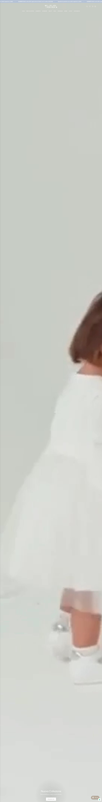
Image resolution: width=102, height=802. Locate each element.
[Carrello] (92, 6)
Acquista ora (51, 799)
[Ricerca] (87, 6)
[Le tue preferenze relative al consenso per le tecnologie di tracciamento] (99, 799)
